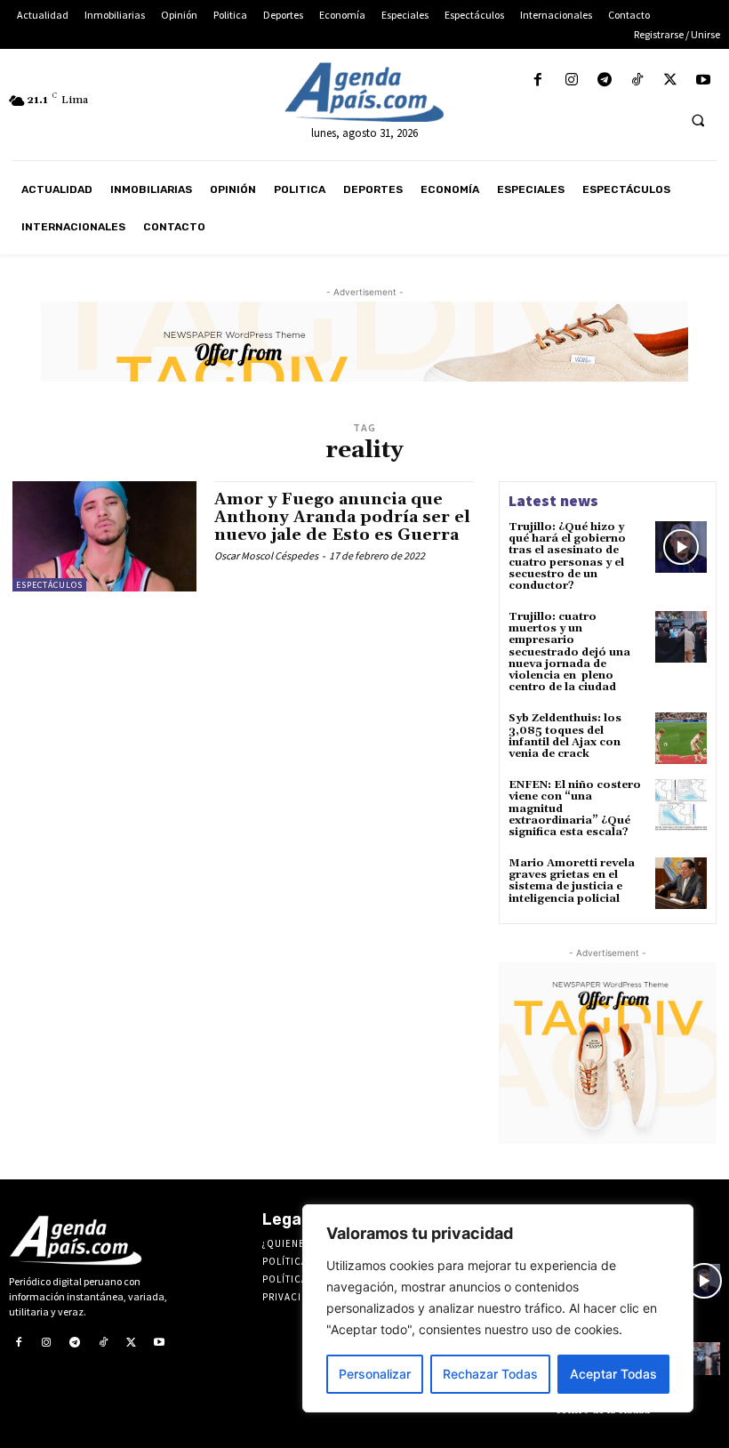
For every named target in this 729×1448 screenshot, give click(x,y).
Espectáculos (49, 585)
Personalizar (375, 1373)
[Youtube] (704, 80)
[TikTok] (637, 80)
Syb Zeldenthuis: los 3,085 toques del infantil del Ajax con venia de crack (565, 736)
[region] (497, 1308)
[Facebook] (538, 80)
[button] (698, 120)
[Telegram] (604, 80)
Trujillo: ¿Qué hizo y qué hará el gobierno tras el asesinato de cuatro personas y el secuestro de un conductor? (567, 556)
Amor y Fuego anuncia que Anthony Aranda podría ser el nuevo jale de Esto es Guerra (342, 517)
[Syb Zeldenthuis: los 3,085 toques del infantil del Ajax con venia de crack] (681, 738)
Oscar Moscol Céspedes (266, 555)
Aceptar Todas (613, 1373)
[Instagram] (571, 80)
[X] (671, 80)
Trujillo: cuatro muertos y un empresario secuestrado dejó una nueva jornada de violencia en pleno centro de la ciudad (569, 652)
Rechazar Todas (490, 1373)
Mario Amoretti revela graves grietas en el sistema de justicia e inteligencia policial (572, 881)
